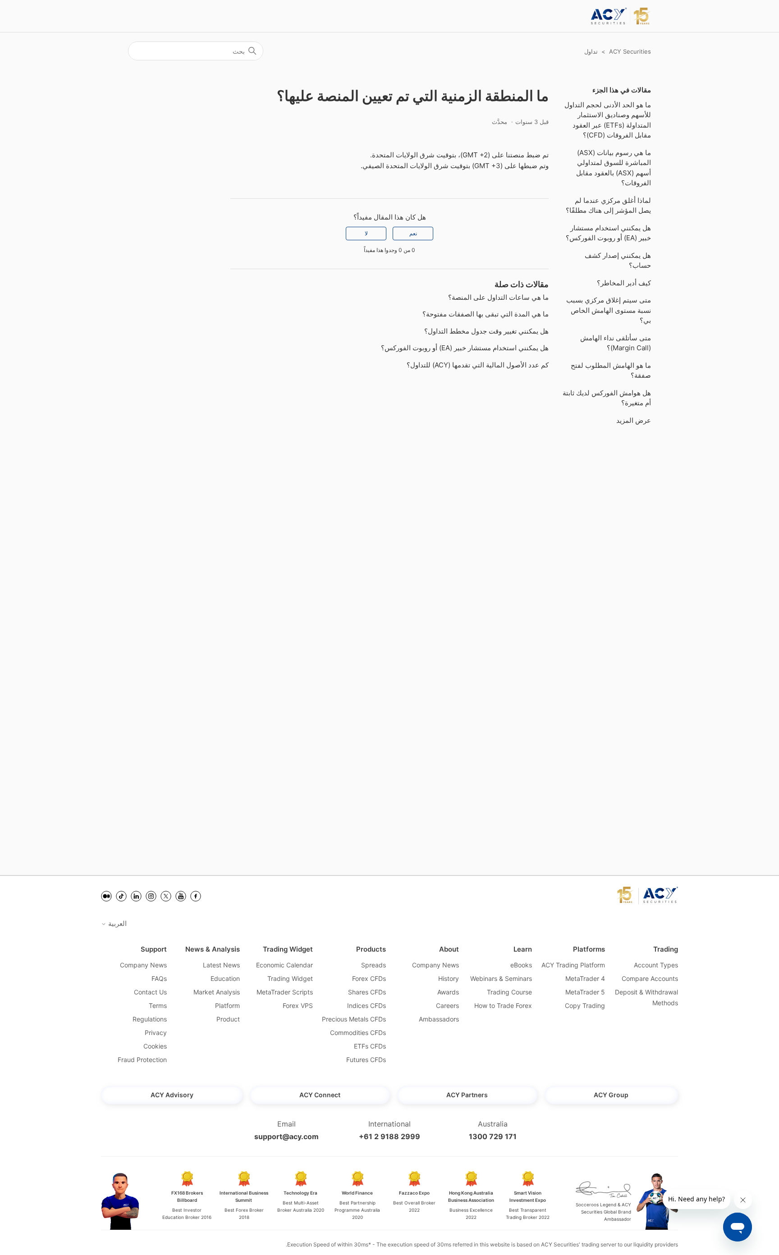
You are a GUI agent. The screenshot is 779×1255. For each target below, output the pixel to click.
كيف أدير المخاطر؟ (624, 283)
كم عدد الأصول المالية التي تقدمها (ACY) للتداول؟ (478, 365)
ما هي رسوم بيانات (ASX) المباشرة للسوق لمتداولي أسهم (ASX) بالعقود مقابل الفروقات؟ (613, 168)
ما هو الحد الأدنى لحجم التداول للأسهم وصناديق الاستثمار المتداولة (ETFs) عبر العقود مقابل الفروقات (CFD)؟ (607, 120)
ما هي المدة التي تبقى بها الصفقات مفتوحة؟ (485, 314)
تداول (591, 51)
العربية (116, 923)
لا (366, 233)
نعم (413, 233)
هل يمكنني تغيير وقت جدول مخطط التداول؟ (486, 331)
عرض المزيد (633, 420)
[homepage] (621, 16)
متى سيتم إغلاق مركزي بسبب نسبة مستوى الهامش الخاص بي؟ (608, 310)
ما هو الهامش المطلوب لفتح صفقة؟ (611, 370)
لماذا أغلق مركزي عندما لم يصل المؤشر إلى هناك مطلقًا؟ (608, 205)
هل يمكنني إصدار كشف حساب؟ (618, 260)
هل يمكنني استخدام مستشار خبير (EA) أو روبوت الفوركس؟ (608, 233)
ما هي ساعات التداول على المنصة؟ (498, 297)
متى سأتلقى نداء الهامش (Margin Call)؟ (615, 343)
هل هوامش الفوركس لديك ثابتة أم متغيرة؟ (607, 398)
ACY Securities (630, 51)
